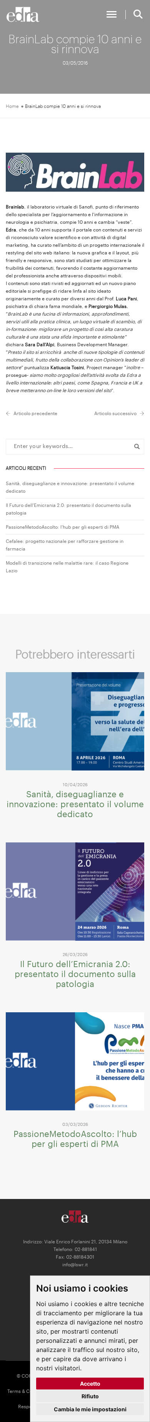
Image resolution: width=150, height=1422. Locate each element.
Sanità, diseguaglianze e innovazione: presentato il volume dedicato (75, 804)
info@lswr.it (75, 1264)
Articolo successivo (115, 413)
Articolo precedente (35, 413)
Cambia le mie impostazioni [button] (90, 1409)
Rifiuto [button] (90, 1396)
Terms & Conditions (28, 1391)
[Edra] (23, 14)
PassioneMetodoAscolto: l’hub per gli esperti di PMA (62, 527)
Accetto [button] (90, 1383)
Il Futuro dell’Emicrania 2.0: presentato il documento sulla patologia (75, 974)
